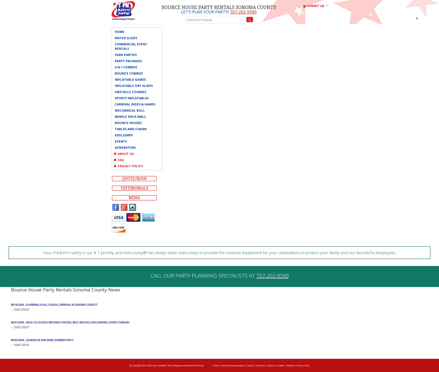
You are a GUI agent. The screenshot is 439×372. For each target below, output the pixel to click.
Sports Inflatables (132, 98)
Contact (250, 365)
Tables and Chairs (131, 129)
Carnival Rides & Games (135, 104)
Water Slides (126, 38)
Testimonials (134, 188)
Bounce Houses (128, 123)
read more (21, 309)
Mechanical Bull (130, 110)
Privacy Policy (130, 166)
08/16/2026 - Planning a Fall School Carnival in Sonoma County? (54, 304)
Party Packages (128, 61)
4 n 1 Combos (126, 67)
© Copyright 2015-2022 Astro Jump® (147, 365)
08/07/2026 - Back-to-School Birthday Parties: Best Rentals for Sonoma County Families (70, 322)
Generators (125, 147)
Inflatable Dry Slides (134, 86)
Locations (260, 365)
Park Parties (126, 55)
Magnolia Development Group (189, 365)
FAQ (121, 160)
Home (119, 32)
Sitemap (290, 365)
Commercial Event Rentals (131, 46)
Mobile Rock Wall (130, 117)
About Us (126, 154)
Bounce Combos (129, 73)
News (134, 197)
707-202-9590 (243, 12)
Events (121, 141)
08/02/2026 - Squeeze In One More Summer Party (42, 339)
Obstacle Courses (130, 92)
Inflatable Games (130, 79)
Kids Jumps (124, 135)
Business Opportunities (232, 365)
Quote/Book (134, 178)
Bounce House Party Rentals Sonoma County (219, 7)
